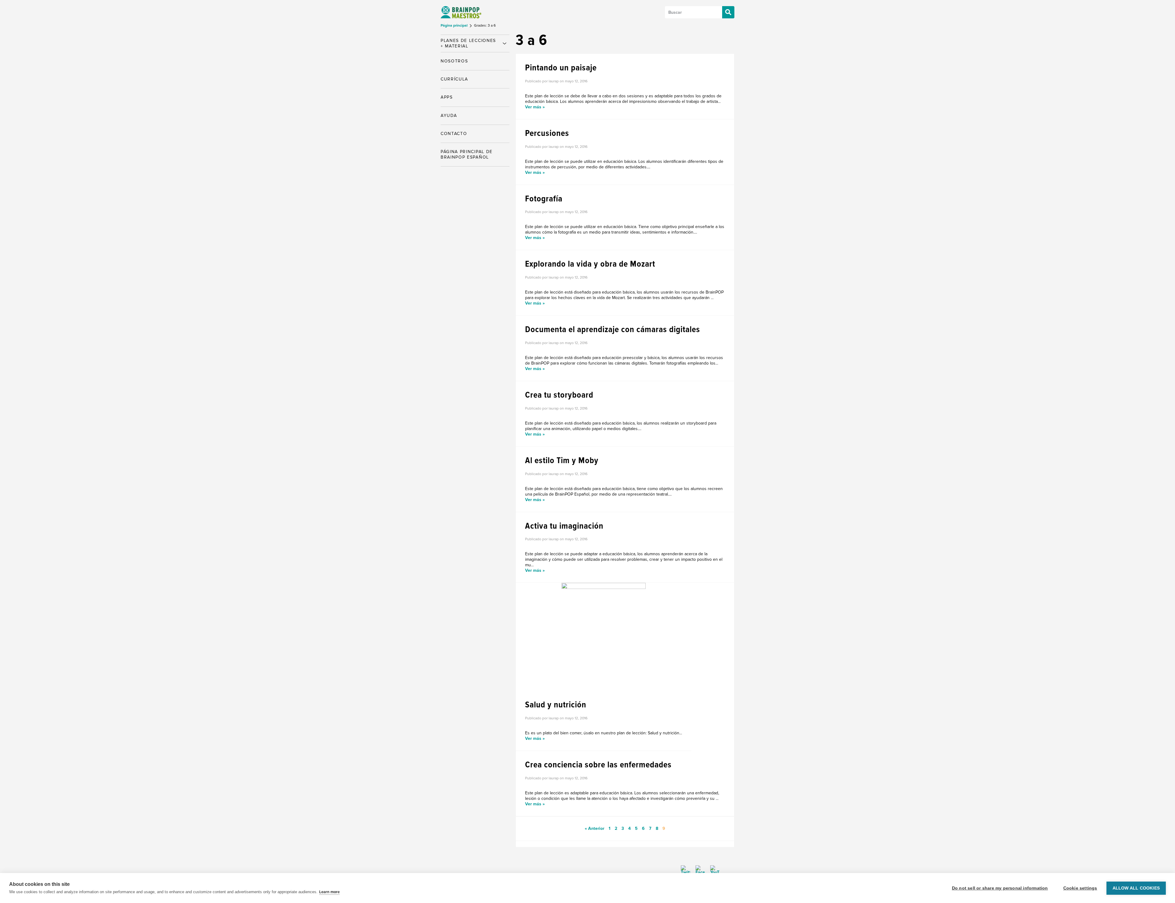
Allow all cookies (1136, 888)
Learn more (329, 892)
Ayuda (449, 115)
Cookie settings (1080, 888)
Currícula (454, 79)
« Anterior (594, 828)
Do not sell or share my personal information (1000, 888)
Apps (447, 97)
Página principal (454, 25)
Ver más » (535, 107)
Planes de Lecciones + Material (468, 43)
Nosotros (454, 61)
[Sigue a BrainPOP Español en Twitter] (685, 870)
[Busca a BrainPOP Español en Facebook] (698, 870)
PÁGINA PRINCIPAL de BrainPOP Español (467, 154)
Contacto (454, 133)
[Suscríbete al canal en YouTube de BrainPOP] (712, 870)
